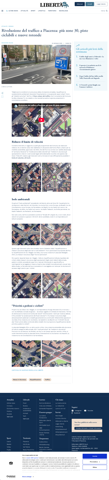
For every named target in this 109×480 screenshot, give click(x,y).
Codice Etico (43, 442)
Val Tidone (26, 447)
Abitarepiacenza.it (61, 432)
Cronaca (11, 26)
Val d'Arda (26, 444)
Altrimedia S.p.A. (44, 425)
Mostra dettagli (26, 476)
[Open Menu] (2, 10)
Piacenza (26, 441)
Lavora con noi (60, 408)
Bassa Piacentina (28, 449)
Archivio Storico (60, 418)
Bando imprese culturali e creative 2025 (45, 449)
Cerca (103, 11)
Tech (24, 416)
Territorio (52, 11)
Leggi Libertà (101, 4)
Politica (9, 411)
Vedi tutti (10, 417)
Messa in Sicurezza (19, 379)
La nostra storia (60, 403)
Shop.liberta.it (60, 435)
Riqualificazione (35, 379)
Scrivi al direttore (45, 403)
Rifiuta (95, 467)
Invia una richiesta (45, 406)
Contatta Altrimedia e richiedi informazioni (88, 428)
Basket (9, 444)
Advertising (59, 426)
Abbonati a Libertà (61, 421)
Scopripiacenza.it (61, 429)
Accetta (94, 456)
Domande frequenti (45, 408)
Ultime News (13, 11)
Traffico (47, 379)
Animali (25, 413)
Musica (25, 406)
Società (9, 414)
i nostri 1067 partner (32, 458)
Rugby (9, 449)
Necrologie (63, 11)
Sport (33, 11)
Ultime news (11, 403)
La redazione (59, 406)
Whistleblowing (44, 444)
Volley (9, 447)
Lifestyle (41, 11)
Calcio (9, 441)
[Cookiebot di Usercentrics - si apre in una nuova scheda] (11, 476)
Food (24, 403)
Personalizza (94, 461)
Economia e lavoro (13, 408)
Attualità (24, 11)
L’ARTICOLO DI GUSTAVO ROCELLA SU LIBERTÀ (27, 370)
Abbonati (80, 4)
